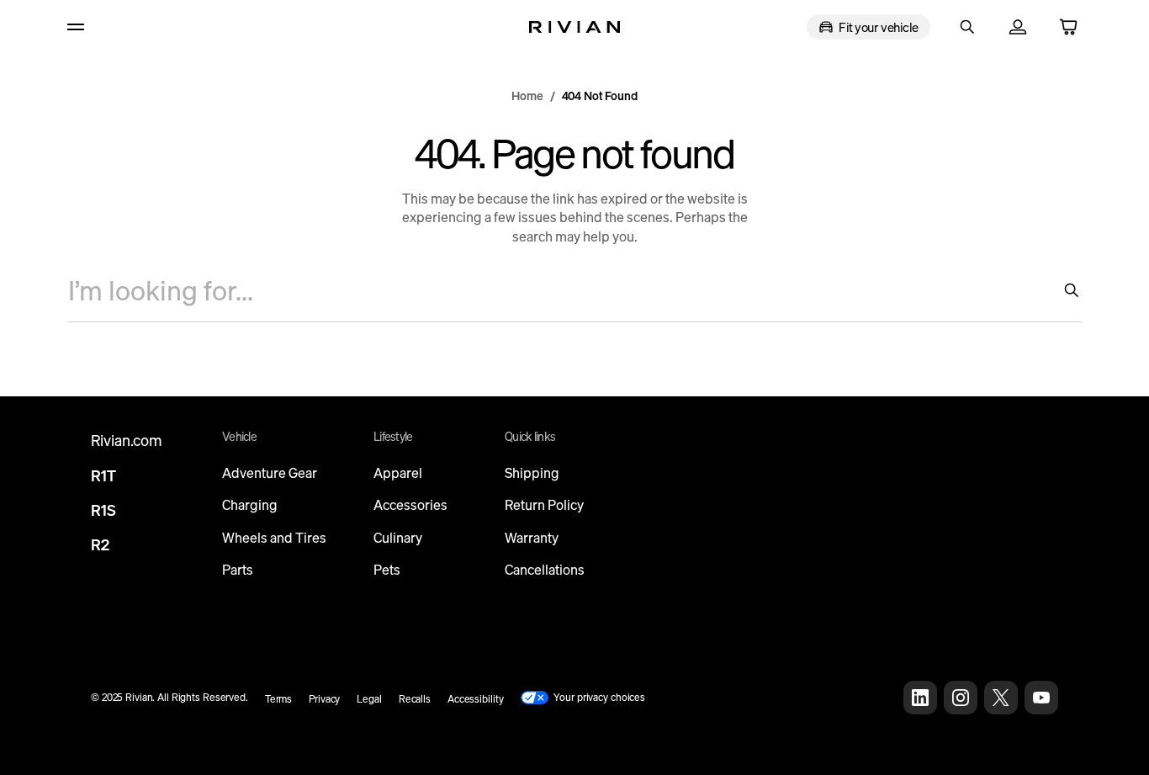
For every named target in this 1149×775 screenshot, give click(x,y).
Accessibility (475, 699)
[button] (967, 26)
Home (527, 96)
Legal (369, 699)
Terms (278, 699)
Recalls (415, 699)
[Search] (1065, 290)
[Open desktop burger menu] (85, 26)
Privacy (324, 699)
